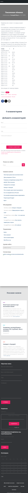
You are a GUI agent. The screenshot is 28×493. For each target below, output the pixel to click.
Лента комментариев (9, 237)
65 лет (6, 94)
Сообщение (4, 383)
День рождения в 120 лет (10, 177)
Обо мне (22, 486)
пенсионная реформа (6, 96)
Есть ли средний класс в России (11, 192)
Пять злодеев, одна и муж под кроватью (13, 190)
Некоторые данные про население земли (13, 174)
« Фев (2, 476)
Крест (5, 200)
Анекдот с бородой (8, 187)
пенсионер (14, 94)
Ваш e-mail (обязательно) (7, 372)
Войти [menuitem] (2, 1)
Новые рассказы (20, 483)
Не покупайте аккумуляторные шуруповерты (14, 195)
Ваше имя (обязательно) (7, 366)
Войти (5, 232)
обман (9, 94)
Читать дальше (16, 316)
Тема (2, 377)
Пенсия (13, 96)
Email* (2, 439)
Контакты (14, 489)
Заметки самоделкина (13, 486)
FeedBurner (16, 427)
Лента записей (7, 234)
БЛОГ (7, 92)
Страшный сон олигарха (9, 184)
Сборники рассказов (9, 483)
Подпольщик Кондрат (9, 197)
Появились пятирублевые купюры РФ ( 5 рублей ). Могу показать (12, 329)
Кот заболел (18, 225)
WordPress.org (7, 240)
